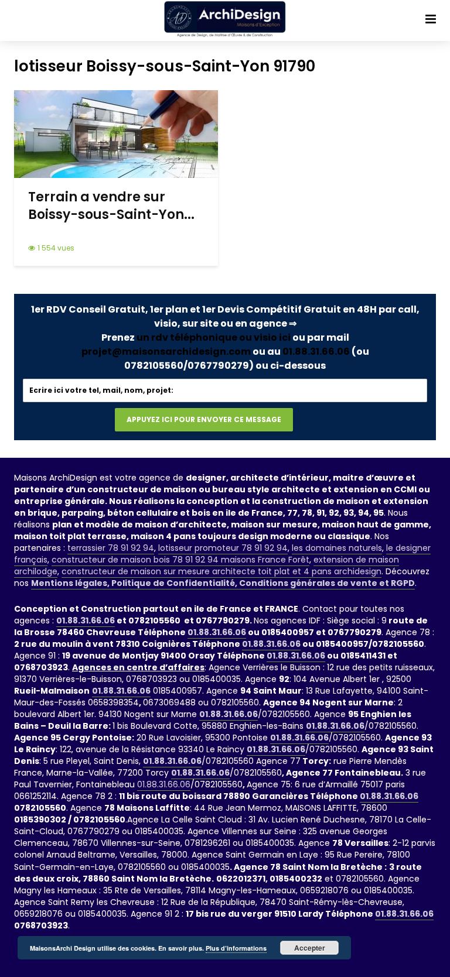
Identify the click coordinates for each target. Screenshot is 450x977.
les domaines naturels (337, 548)
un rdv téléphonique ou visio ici (214, 337)
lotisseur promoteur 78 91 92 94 (223, 548)
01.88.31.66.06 (316, 351)
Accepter (309, 947)
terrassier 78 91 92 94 (110, 548)
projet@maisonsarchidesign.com (166, 351)
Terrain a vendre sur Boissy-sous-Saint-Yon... (111, 206)
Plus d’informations (236, 948)
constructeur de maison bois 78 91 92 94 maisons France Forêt (180, 559)
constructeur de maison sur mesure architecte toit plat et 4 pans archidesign (221, 571)
